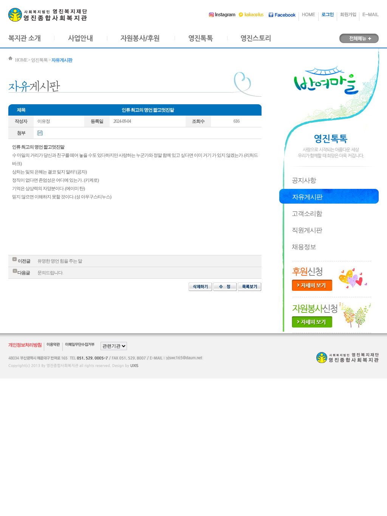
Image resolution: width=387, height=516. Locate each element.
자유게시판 (307, 197)
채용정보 (304, 246)
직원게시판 (307, 230)
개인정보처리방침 (25, 345)
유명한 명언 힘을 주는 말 (59, 261)
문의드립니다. (50, 272)
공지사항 (304, 180)
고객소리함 (307, 213)
